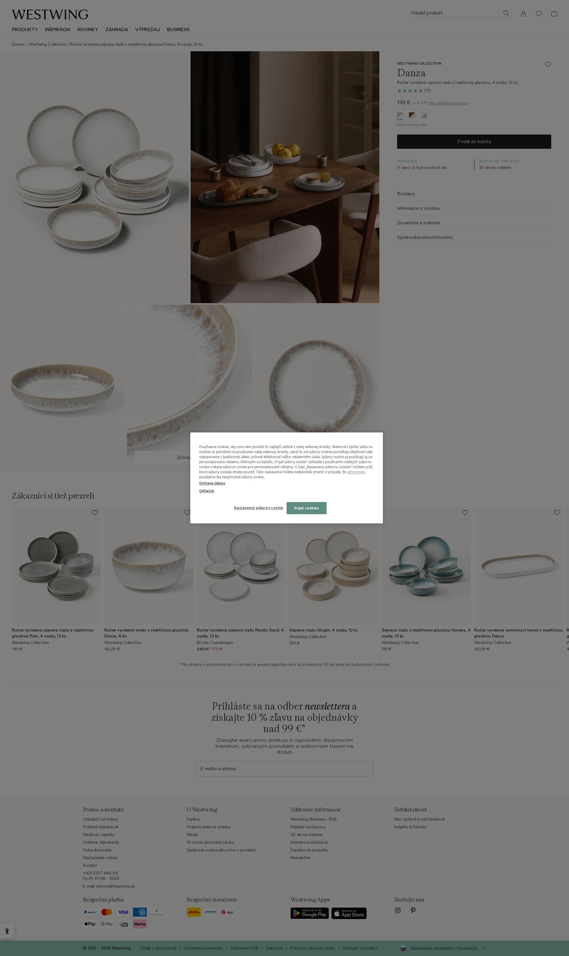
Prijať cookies (306, 508)
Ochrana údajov (212, 483)
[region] (286, 477)
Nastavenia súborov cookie (258, 508)
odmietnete (355, 472)
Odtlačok (206, 491)
